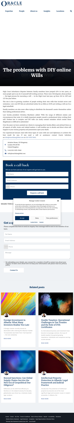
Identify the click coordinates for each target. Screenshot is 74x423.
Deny (37, 218)
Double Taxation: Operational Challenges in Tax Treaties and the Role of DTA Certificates (55, 323)
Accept (22, 218)
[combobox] (8, 186)
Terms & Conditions (25, 416)
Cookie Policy (34, 222)
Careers (7, 416)
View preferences (52, 218)
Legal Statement (24, 419)
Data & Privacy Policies (36, 416)
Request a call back (37, 193)
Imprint (41, 222)
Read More (7, 338)
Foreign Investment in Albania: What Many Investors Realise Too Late (16, 322)
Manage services (19, 213)
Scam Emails (32, 421)
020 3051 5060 (31, 137)
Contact (12, 416)
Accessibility (51, 416)
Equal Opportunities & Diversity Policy (45, 419)
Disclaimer (58, 416)
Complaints (31, 419)
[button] (58, 201)
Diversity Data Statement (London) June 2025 (17, 421)
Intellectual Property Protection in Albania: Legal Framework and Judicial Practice (54, 381)
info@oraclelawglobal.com (14, 137)
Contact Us (14, 270)
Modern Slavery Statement (12, 419)
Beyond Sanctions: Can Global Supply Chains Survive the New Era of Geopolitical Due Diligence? (18, 381)
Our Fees (17, 416)
